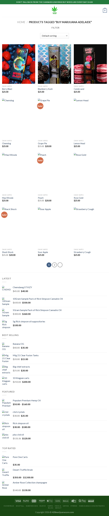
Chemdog (6, 143)
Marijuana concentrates (91, 506)
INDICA (58, 506)
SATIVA (66, 506)
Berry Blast (7, 89)
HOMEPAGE (9, 506)
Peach (41, 198)
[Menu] (4, 10)
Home (21, 22)
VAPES (50, 506)
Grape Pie (42, 143)
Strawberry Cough (82, 252)
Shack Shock (7, 252)
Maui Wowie (7, 198)
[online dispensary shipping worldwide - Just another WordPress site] (54, 10)
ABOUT (58, 508)
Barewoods (32, 506)
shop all (20, 506)
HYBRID (74, 506)
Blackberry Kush (45, 89)
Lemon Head (79, 143)
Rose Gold (78, 198)
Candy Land (79, 89)
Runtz (43, 506)
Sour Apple (43, 252)
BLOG (50, 508)
